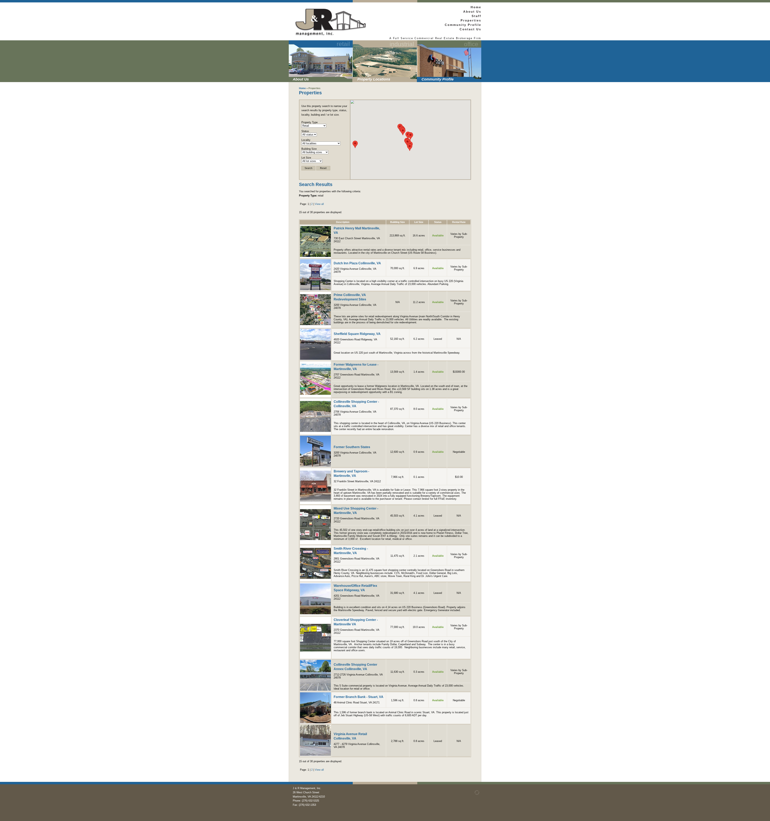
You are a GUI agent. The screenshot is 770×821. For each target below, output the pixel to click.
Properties (471, 20)
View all (319, 204)
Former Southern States (352, 447)
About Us (301, 79)
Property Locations (373, 79)
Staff (476, 16)
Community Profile (437, 79)
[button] (410, 136)
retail (343, 44)
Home (476, 7)
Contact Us (470, 29)
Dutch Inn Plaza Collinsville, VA (357, 263)
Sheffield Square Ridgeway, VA (357, 334)
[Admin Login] (472, 793)
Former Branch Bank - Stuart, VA (358, 697)
